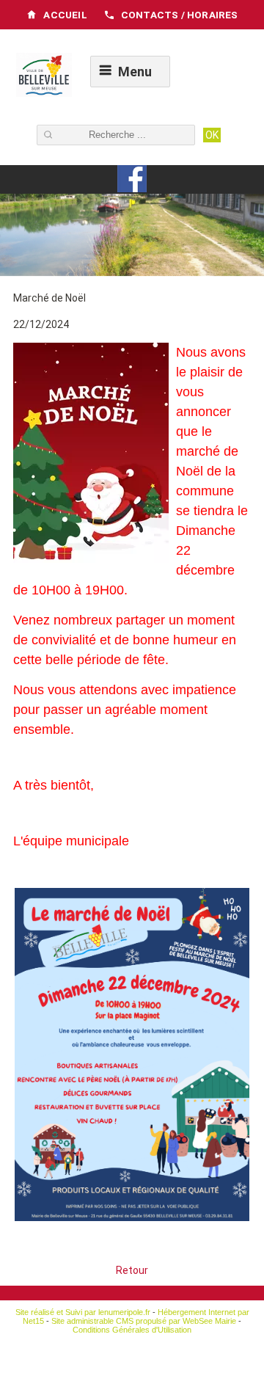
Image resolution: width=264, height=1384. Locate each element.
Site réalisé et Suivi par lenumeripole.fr (82, 1312)
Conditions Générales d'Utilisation (132, 1329)
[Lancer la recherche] (212, 135)
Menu (135, 71)
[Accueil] (44, 76)
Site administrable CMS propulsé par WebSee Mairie (143, 1320)
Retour (132, 1270)
